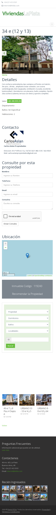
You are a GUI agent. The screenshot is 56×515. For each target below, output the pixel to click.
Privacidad (46, 509)
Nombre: (6, 171)
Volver (4, 425)
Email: (4, 190)
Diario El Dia (12, 509)
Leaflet (29, 275)
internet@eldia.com (14, 471)
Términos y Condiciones (11, 512)
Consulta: (6, 199)
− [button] (5, 247)
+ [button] (5, 243)
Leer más (5, 450)
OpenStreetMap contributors (43, 275)
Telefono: (6, 181)
